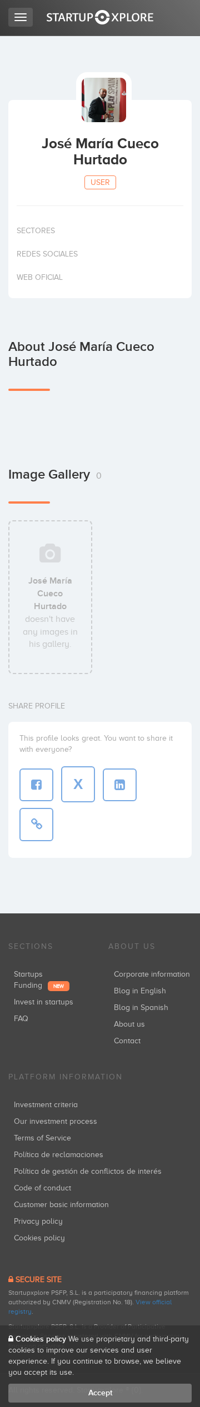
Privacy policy (38, 1221)
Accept (100, 1393)
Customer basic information (61, 1204)
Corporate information (152, 974)
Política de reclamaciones (58, 1154)
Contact (127, 1041)
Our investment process (55, 1121)
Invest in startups (43, 1002)
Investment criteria (46, 1105)
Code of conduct (42, 1188)
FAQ (21, 1018)
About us (129, 1024)
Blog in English (140, 991)
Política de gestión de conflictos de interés (88, 1171)
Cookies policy (39, 1238)
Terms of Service (42, 1138)
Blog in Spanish (141, 1007)
